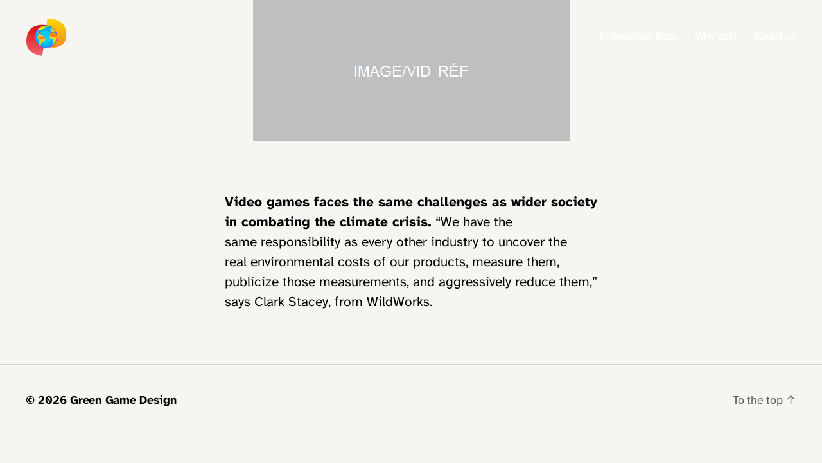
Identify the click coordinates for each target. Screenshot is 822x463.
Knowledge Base (639, 37)
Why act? (716, 37)
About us (775, 37)
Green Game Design (123, 401)
